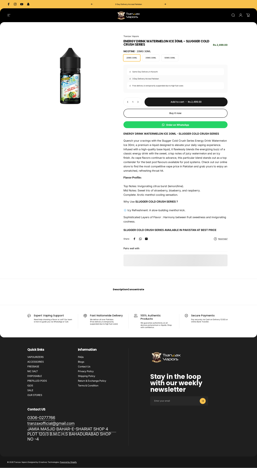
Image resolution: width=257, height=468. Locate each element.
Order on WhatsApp (177, 124)
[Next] (165, 4)
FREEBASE (33, 366)
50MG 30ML (169, 58)
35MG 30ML (150, 58)
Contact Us (84, 366)
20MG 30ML (131, 58)
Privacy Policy (86, 371)
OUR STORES (34, 395)
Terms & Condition (88, 385)
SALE (30, 390)
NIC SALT (32, 371)
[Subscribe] (203, 401)
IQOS (30, 385)
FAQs (81, 356)
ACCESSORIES (35, 361)
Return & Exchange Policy (92, 380)
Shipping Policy (86, 376)
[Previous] (92, 4)
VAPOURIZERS (35, 356)
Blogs (81, 361)
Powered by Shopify (68, 462)
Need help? (223, 239)
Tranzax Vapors (131, 36)
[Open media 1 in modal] (70, 75)
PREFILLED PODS (37, 380)
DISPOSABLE (34, 376)
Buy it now (175, 113)
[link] (71, 434)
